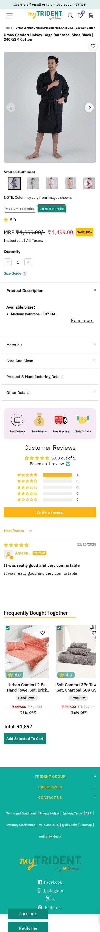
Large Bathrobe (51, 209)
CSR (89, 813)
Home (8, 27)
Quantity (12, 251)
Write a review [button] (50, 512)
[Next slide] (88, 183)
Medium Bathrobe (20, 209)
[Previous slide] (12, 183)
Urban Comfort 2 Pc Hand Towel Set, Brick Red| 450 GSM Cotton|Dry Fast (27, 687)
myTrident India (45, 15)
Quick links (69, 825)
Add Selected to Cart (25, 738)
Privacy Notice (49, 813)
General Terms (73, 813)
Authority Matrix (50, 836)
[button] (7, 219)
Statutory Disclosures (20, 825)
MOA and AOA (49, 825)
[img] (16, 545)
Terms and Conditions (21, 813)
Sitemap (86, 825)
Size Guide (12, 273)
